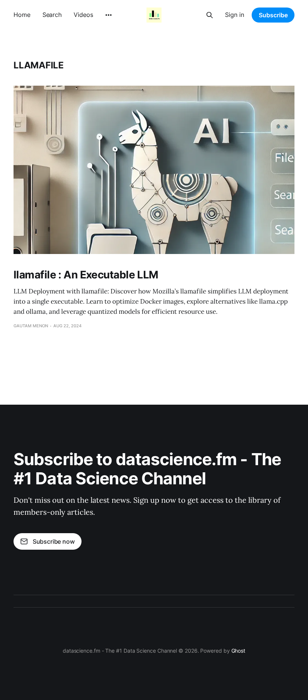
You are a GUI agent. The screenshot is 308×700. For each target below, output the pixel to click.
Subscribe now (54, 541)
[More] (108, 15)
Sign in (234, 14)
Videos (83, 14)
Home (22, 14)
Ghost (238, 650)
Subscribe (273, 15)
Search (52, 14)
